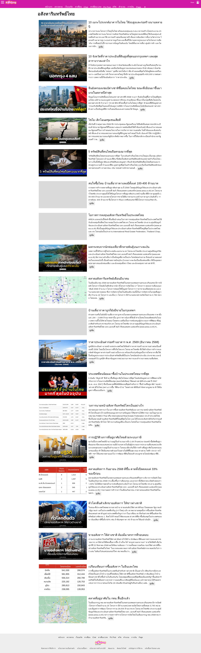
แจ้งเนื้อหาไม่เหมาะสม (152, 648)
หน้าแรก (48, 7)
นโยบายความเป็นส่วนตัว (66, 648)
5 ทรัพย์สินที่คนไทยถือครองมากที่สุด (110, 151)
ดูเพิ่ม (101, 47)
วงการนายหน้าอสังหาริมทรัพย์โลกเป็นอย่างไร (116, 405)
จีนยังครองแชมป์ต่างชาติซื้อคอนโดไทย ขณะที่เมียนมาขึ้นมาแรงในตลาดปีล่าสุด (125, 90)
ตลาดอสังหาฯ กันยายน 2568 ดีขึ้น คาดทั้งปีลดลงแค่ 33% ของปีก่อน (122, 471)
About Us (111, 648)
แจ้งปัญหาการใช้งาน (135, 648)
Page (138, 7)
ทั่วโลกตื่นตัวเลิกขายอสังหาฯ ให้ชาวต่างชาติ (115, 503)
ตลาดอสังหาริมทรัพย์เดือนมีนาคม (108, 278)
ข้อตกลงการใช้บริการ (48, 648)
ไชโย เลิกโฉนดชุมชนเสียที (104, 120)
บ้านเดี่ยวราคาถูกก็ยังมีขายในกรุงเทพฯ (111, 310)
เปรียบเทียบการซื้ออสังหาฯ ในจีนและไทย (113, 566)
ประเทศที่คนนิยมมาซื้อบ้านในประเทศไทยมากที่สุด (118, 373)
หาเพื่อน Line (95, 7)
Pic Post (107, 7)
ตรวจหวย (59, 7)
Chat (86, 7)
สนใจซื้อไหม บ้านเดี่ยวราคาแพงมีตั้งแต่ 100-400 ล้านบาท (123, 183)
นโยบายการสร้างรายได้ (98, 648)
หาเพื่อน (78, 7)
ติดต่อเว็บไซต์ (121, 648)
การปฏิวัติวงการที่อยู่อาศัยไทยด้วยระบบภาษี (115, 437)
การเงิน (131, 7)
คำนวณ (122, 7)
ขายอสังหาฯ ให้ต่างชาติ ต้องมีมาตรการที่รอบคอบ (118, 535)
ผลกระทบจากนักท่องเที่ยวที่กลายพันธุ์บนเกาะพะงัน (118, 246)
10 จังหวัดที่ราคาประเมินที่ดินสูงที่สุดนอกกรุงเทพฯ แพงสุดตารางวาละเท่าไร (123, 58)
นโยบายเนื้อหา (82, 648)
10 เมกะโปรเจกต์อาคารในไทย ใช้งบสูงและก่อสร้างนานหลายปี (125, 24)
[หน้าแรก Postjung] (10, 2)
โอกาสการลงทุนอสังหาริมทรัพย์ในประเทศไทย (116, 215)
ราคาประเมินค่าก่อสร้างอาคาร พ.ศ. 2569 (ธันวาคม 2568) (123, 342)
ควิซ (114, 7)
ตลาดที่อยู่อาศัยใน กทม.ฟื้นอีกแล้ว (109, 598)
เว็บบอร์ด (69, 7)
